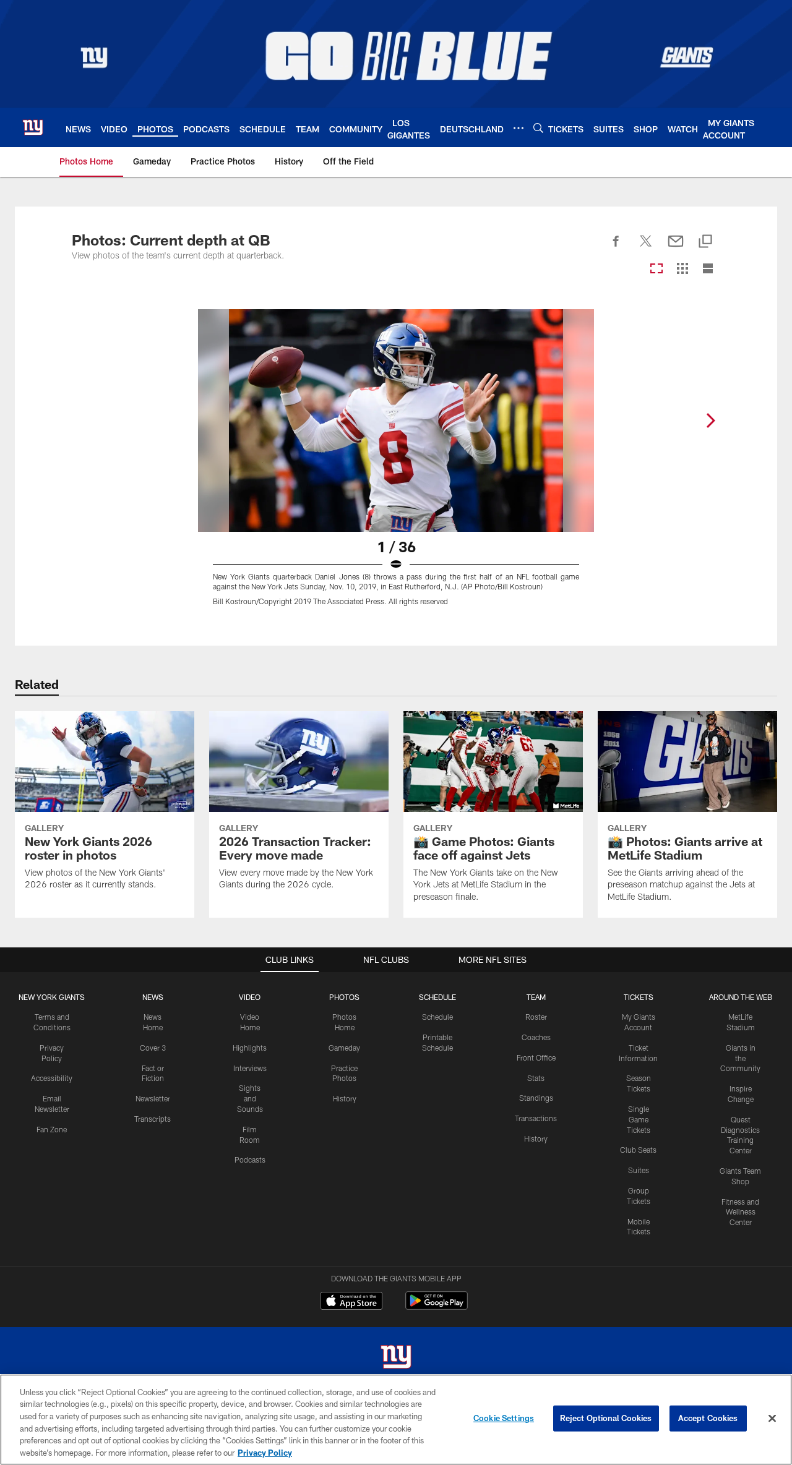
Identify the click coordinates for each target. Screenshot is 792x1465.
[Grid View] (682, 269)
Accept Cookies (708, 1418)
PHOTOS (344, 997)
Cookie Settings (503, 1418)
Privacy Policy (265, 1452)
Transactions (536, 1118)
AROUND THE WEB (740, 997)
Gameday (344, 1047)
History (344, 1098)
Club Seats (638, 1149)
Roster (536, 1016)
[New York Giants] (396, 1358)
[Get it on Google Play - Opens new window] (436, 1307)
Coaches (536, 1037)
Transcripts (152, 1118)
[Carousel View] (656, 269)
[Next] (710, 420)
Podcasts (250, 1159)
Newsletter (153, 1098)
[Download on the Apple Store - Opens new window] (351, 1302)
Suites (638, 1170)
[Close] (772, 1418)
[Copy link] (705, 242)
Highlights (250, 1047)
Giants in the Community (740, 1058)
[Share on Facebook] (616, 248)
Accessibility (51, 1078)
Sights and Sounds (250, 1098)
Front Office (536, 1057)
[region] (396, 1419)
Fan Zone (52, 1129)
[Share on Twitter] (646, 248)
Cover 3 (153, 1047)
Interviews (250, 1068)
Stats (535, 1078)
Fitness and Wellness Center (740, 1212)
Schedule (437, 1016)
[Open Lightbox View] (396, 465)
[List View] (707, 269)
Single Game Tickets (638, 1119)
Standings (536, 1097)
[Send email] (676, 248)
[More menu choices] (518, 128)
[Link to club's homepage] (33, 127)
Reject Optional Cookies (606, 1418)
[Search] (538, 127)
